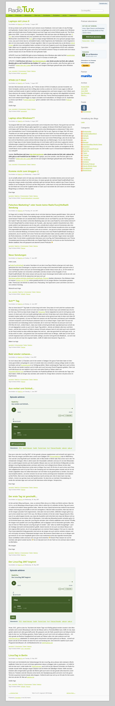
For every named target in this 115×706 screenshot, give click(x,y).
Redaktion (56, 15)
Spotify (35, 448)
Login (83, 122)
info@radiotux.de (47, 643)
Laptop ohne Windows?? (22, 118)
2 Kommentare (22, 109)
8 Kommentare (22, 164)
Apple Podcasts (27, 448)
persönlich (14, 71)
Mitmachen (27, 15)
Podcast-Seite (86, 41)
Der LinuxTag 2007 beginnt (22, 562)
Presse (85, 157)
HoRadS (23, 294)
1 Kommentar (27, 292)
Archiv (65, 15)
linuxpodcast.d (25, 365)
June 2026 (84, 91)
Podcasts (18, 15)
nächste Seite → (71, 693)
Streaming (41, 312)
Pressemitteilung (55, 456)
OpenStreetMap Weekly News (92, 144)
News (85, 153)
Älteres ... (84, 95)
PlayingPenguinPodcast (90, 149)
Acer (30, 39)
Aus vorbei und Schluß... (21, 388)
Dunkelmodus (103, 3)
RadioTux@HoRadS (17, 265)
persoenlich (24, 73)
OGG (13, 617)
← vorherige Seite (13, 693)
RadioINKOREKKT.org (16, 371)
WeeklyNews (87, 170)
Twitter (28, 71)
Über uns (37, 15)
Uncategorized (87, 168)
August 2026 (85, 86)
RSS (20, 448)
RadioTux (20, 24)
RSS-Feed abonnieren (93, 37)
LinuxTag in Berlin (18, 655)
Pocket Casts (42, 448)
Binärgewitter (87, 131)
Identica (33, 71)
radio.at (70, 448)
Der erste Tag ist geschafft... (23, 496)
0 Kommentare (24, 196)
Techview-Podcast (89, 164)
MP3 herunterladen (17, 444)
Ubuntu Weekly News (90, 166)
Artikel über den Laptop (23, 65)
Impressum (73, 15)
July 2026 (84, 89)
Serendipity (18, 697)
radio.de (64, 448)
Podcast (68, 100)
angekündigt (71, 55)
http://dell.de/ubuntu (39, 61)
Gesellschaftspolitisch (26, 198)
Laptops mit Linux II (19, 21)
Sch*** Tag (14, 301)
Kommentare (87, 111)
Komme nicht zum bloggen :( (23, 171)
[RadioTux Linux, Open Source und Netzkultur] (9, 7)
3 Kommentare (22, 71)
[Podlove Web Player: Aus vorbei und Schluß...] (42, 419)
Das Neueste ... (86, 93)
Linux (10, 71)
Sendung (86, 162)
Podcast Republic (56, 448)
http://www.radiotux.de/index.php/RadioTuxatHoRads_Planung (29, 278)
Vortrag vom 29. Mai (22, 280)
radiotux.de (30, 677)
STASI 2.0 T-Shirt (17, 80)
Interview (86, 138)
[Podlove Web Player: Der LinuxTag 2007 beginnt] (42, 593)
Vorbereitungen (36, 666)
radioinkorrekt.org (14, 638)
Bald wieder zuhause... (20, 354)
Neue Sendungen (17, 255)
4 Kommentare (19, 345)
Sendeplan (46, 15)
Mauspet (85, 142)
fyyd (48, 448)
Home (10, 15)
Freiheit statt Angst (29, 100)
